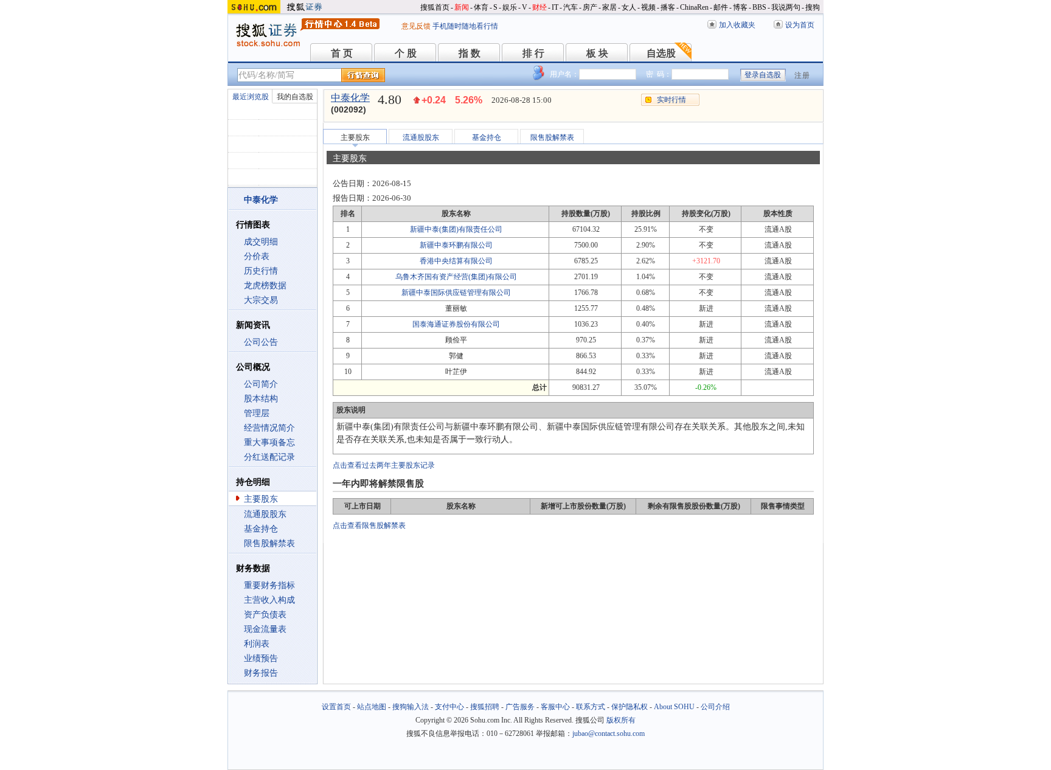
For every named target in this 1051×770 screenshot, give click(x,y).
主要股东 (261, 499)
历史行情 (261, 271)
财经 (539, 7)
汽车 (570, 7)
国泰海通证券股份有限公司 (456, 324)
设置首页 (336, 706)
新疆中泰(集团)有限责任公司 (456, 229)
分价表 (256, 256)
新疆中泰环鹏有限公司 (456, 245)
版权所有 (621, 720)
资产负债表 (265, 614)
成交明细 (261, 241)
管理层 (256, 413)
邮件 (720, 7)
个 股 (406, 53)
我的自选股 (295, 96)
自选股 (661, 53)
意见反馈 (416, 26)
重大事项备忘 (269, 442)
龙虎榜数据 (265, 285)
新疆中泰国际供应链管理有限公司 (456, 292)
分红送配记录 (269, 457)
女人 (629, 7)
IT (555, 7)
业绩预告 (261, 658)
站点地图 (371, 706)
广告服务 (520, 706)
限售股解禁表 (269, 543)
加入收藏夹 (737, 25)
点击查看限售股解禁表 (369, 525)
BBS (759, 7)
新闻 (461, 7)
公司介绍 (715, 706)
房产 (590, 7)
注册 (802, 75)
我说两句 (785, 7)
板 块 (597, 53)
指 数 (469, 53)
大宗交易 (261, 300)
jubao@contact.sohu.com (608, 733)
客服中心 (555, 706)
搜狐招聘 (484, 706)
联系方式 (590, 706)
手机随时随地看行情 (465, 26)
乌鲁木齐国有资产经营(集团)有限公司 (456, 276)
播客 (668, 7)
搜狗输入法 (410, 706)
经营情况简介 (269, 427)
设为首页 (799, 25)
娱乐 (509, 7)
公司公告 (261, 342)
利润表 (256, 643)
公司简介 (261, 384)
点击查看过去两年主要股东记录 (384, 465)
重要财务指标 (269, 585)
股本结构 (261, 398)
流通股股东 (265, 514)
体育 (481, 7)
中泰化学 (350, 97)
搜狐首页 (434, 7)
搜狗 (812, 7)
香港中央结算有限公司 (456, 261)
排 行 (533, 53)
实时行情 (671, 99)
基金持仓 (261, 528)
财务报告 (261, 673)
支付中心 (449, 706)
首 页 (342, 53)
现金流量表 (265, 629)
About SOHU (674, 706)
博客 (740, 7)
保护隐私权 (629, 706)
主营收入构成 (269, 600)
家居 (609, 7)
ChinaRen (694, 7)
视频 (648, 7)
